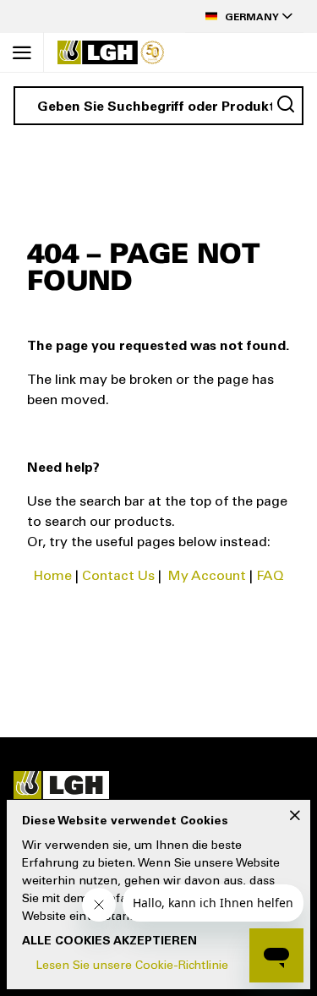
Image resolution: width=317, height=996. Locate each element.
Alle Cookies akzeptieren (109, 942)
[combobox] (158, 105)
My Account (207, 576)
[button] (244, 16)
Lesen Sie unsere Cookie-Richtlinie (132, 966)
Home (53, 576)
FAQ (270, 576)
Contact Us (118, 576)
